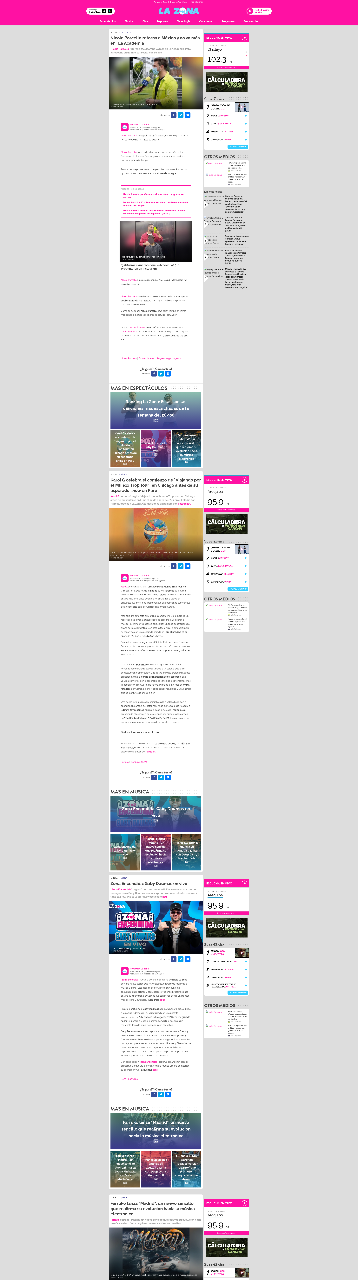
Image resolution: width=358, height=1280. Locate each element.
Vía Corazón (236, 170)
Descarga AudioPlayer (178, 2)
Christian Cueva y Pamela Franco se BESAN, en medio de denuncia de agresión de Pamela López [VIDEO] (235, 224)
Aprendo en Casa (160, 2)
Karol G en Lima (139, 762)
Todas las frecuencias (226, 67)
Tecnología (183, 21)
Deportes (162, 21)
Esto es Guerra (146, 358)
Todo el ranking (237, 146)
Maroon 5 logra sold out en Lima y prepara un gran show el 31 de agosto (237, 178)
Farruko (115, 1219)
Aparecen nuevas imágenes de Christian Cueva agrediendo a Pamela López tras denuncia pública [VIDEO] (236, 257)
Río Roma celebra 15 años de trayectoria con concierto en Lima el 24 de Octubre (237, 609)
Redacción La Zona (139, 124)
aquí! (165, 896)
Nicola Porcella (119, 48)
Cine (145, 21)
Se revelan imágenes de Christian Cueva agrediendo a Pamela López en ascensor (237, 240)
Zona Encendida (121, 889)
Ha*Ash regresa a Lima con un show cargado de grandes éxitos (237, 165)
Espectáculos (108, 21)
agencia (177, 358)
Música (129, 21)
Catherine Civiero (129, 331)
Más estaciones (197, 2)
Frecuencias (251, 21)
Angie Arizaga (164, 358)
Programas (228, 21)
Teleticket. (184, 503)
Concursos (205, 21)
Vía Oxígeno (236, 184)
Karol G (125, 762)
